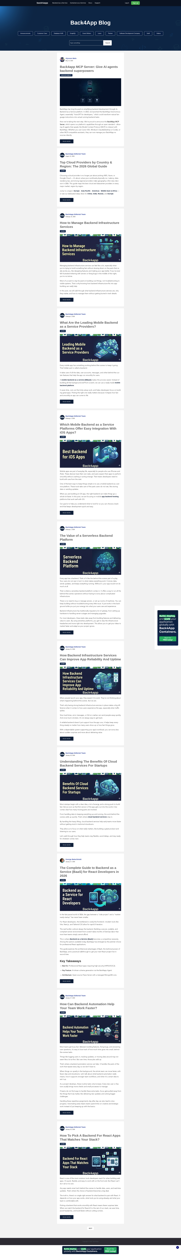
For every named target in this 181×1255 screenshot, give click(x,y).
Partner (110, 33)
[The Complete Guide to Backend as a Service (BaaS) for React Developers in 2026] (90, 897)
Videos (158, 33)
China (89, 194)
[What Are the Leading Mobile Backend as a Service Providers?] (90, 348)
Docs (90, 3)
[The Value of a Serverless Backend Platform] (90, 561)
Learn (99, 33)
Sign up (135, 3)
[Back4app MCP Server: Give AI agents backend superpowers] (90, 92)
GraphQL (73, 33)
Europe (77, 191)
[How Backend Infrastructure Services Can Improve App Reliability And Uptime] (90, 681)
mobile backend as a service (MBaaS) (76, 380)
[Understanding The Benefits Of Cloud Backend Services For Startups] (90, 787)
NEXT (90, 1228)
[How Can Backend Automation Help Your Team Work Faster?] (90, 1029)
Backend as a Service (59, 3)
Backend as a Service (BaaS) (81, 939)
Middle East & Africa (109, 191)
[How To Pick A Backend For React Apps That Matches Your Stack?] (90, 1161)
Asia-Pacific (85, 191)
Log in (127, 3)
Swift (148, 33)
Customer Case (42, 33)
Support (97, 3)
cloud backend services (97, 817)
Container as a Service (78, 3)
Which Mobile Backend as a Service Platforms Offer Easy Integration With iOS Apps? (88, 428)
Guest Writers (86, 33)
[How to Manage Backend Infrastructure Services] (90, 248)
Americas (96, 191)
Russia (100, 194)
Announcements (25, 33)
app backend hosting (110, 496)
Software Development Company (129, 33)
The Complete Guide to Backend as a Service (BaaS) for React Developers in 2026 (89, 871)
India (95, 194)
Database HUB (58, 33)
